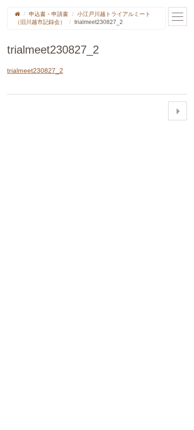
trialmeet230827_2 (35, 70)
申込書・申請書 (48, 14)
